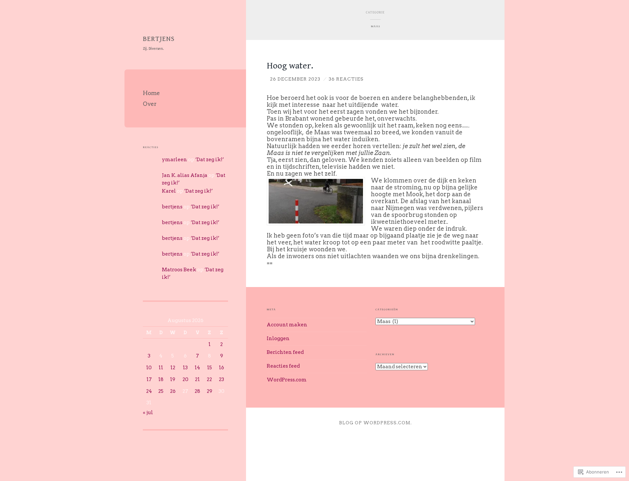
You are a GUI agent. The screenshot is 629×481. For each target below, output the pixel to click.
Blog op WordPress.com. (375, 422)
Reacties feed (283, 366)
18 (160, 379)
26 (173, 391)
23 (221, 379)
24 (149, 391)
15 (209, 368)
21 (197, 379)
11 (161, 368)
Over (150, 104)
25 (160, 391)
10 (149, 368)
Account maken (287, 325)
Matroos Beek (179, 270)
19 (172, 379)
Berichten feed (285, 352)
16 (221, 368)
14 (197, 368)
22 (209, 379)
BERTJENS (159, 39)
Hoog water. (290, 66)
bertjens (172, 207)
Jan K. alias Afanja (184, 175)
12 (172, 368)
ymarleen (174, 160)
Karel (169, 191)
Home (151, 93)
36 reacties (346, 79)
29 (209, 391)
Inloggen (278, 338)
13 (185, 368)
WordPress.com (287, 380)
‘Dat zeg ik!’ (209, 160)
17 (149, 379)
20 (185, 379)
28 (197, 391)
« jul (148, 412)
